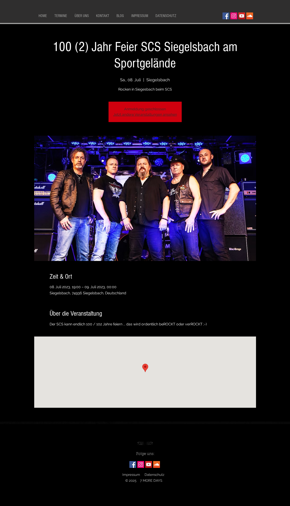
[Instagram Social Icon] (233, 15)
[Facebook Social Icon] (225, 15)
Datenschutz (154, 475)
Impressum (131, 475)
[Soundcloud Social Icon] (249, 15)
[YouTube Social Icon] (241, 15)
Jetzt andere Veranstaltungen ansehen (145, 114)
